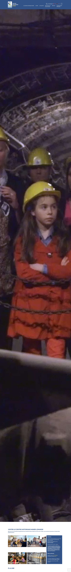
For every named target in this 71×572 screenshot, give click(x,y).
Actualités (41, 5)
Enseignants (13, 563)
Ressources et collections (48, 6)
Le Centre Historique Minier (28, 5)
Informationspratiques (59, 6)
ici (58, 544)
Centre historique (15, 4)
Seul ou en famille (15, 546)
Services (53, 5)
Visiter (36, 5)
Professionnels (34, 563)
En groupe (32, 546)
